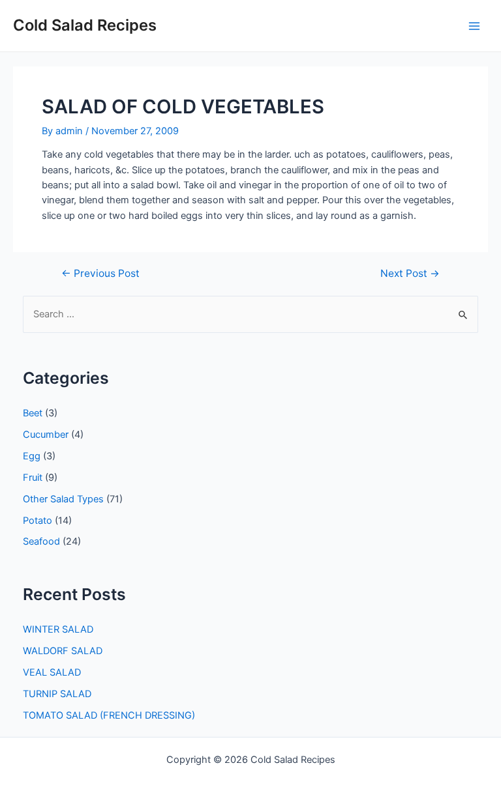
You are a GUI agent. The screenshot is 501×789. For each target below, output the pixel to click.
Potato (37, 520)
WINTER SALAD (58, 629)
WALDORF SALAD (62, 651)
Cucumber (45, 434)
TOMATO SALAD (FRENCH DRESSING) (109, 715)
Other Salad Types (63, 499)
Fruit (32, 477)
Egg (31, 456)
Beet (32, 413)
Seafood (41, 541)
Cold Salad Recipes (85, 25)
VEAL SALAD (52, 672)
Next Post (410, 273)
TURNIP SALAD (57, 694)
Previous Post (100, 273)
